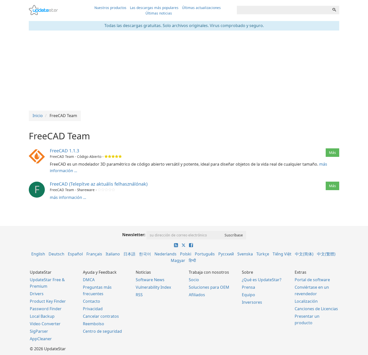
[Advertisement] (184, 71)
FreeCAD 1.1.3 (64, 151)
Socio (194, 279)
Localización (306, 301)
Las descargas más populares (154, 7)
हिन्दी (192, 260)
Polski (185, 254)
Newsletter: (133, 234)
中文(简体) (304, 254)
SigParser (39, 331)
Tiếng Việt (282, 254)
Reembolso (93, 323)
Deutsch (56, 254)
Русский (226, 254)
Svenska (245, 254)
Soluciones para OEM (209, 287)
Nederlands (165, 254)
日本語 (129, 254)
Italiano (113, 254)
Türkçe (262, 254)
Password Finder (46, 308)
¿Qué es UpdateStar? (261, 279)
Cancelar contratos (101, 316)
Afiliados (197, 294)
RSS (139, 294)
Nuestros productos (110, 7)
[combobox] (283, 10)
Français (94, 254)
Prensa (248, 287)
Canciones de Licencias (316, 308)
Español (75, 254)
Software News (150, 279)
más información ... (68, 197)
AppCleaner (41, 338)
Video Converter (45, 323)
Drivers (37, 293)
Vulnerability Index (153, 287)
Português (205, 254)
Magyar (178, 260)
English (38, 254)
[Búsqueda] (334, 10)
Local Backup (42, 316)
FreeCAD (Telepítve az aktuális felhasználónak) (98, 184)
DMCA (89, 279)
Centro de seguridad (102, 331)
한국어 (145, 254)
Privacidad (93, 308)
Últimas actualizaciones (201, 7)
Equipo (248, 294)
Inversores (252, 302)
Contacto (91, 301)
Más (332, 152)
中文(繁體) (326, 254)
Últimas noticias (158, 13)
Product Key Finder (48, 301)
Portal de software (312, 279)
